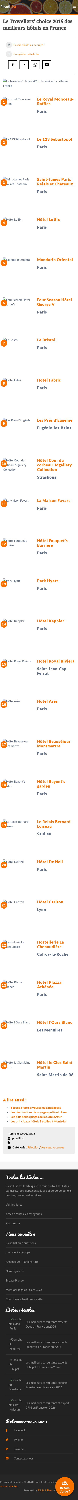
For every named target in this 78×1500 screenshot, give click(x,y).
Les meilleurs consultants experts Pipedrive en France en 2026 (46, 1344)
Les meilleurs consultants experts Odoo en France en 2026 (46, 1324)
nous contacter (8, 1486)
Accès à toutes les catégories (24, 1214)
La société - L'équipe (18, 1252)
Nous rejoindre (15, 1271)
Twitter (18, 1439)
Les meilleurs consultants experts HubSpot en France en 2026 (46, 1365)
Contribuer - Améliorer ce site (24, 1299)
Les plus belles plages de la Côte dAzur (36, 1116)
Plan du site (13, 1223)
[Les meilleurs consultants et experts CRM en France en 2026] (16, 1405)
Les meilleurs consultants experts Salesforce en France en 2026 (46, 1385)
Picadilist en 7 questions (21, 1243)
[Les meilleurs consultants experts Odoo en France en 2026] (16, 1324)
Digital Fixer (45, 1490)
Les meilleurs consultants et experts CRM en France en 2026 (48, 1405)
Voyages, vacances (52, 1147)
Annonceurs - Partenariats (22, 1261)
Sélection (33, 1147)
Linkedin (18, 1449)
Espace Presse (15, 1280)
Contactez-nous (23, 1458)
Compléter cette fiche (26, 54)
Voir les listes (14, 1204)
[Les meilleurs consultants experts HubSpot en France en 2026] (16, 1364)
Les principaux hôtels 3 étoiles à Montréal (38, 1121)
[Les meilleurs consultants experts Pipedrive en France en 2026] (16, 1344)
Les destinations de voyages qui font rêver (39, 1112)
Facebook (19, 1430)
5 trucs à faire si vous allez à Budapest (36, 1107)
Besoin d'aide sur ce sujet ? (28, 44)
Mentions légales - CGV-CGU (24, 1289)
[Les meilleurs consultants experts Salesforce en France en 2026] (16, 1385)
